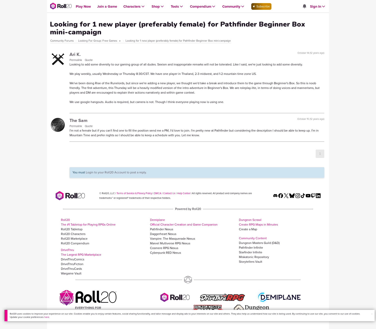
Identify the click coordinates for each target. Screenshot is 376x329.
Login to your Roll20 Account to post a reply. (116, 172)
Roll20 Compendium (75, 243)
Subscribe (263, 6)
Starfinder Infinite (250, 252)
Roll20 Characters (73, 234)
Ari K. (75, 54)
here (46, 317)
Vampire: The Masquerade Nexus (172, 238)
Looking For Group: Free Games (98, 41)
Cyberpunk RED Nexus (165, 252)
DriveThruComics (72, 259)
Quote (89, 60)
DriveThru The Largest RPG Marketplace (81, 252)
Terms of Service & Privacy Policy (134, 193)
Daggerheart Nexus (163, 234)
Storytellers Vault (250, 261)
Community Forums (62, 41)
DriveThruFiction (72, 264)
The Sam (79, 120)
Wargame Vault (71, 273)
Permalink (76, 60)
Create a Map (248, 229)
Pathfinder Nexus (161, 229)
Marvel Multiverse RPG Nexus (170, 243)
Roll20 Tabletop (71, 229)
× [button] (372, 314)
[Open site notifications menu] (304, 7)
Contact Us (169, 193)
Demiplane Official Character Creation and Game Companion (184, 222)
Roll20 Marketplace (74, 238)
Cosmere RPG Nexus (164, 248)
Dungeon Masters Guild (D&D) (259, 243)
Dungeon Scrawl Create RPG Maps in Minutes (258, 222)
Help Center (183, 193)
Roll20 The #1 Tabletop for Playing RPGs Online (88, 222)
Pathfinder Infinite (251, 247)
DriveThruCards (71, 268)
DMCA (157, 193)
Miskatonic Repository (254, 257)
